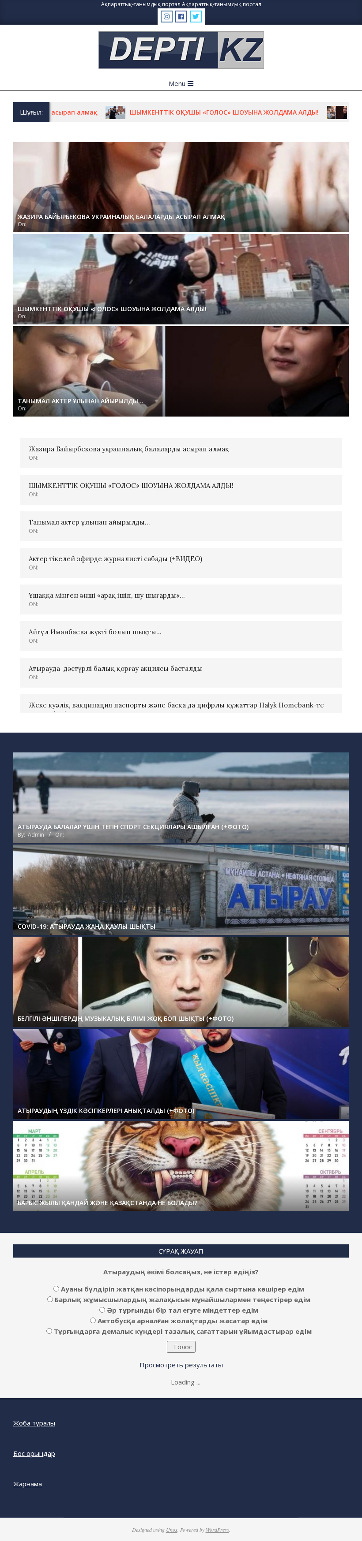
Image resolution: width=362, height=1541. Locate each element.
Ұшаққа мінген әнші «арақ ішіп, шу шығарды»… (107, 595)
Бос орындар (34, 1453)
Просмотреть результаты (181, 1364)
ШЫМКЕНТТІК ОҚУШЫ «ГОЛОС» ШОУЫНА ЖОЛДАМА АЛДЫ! (177, 112)
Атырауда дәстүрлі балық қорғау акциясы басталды (115, 668)
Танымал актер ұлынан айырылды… (89, 522)
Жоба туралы (34, 1422)
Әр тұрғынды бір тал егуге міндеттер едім (182, 1310)
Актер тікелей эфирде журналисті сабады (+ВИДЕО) (115, 559)
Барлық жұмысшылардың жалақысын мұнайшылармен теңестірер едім (182, 1299)
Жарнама (27, 1483)
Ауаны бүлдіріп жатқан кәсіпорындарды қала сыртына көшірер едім (182, 1288)
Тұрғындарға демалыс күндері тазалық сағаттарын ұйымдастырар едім (183, 1331)
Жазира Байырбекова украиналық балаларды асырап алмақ (129, 449)
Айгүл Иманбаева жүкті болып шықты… (95, 632)
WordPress (217, 1529)
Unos (171, 1529)
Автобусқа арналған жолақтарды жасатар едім (183, 1320)
